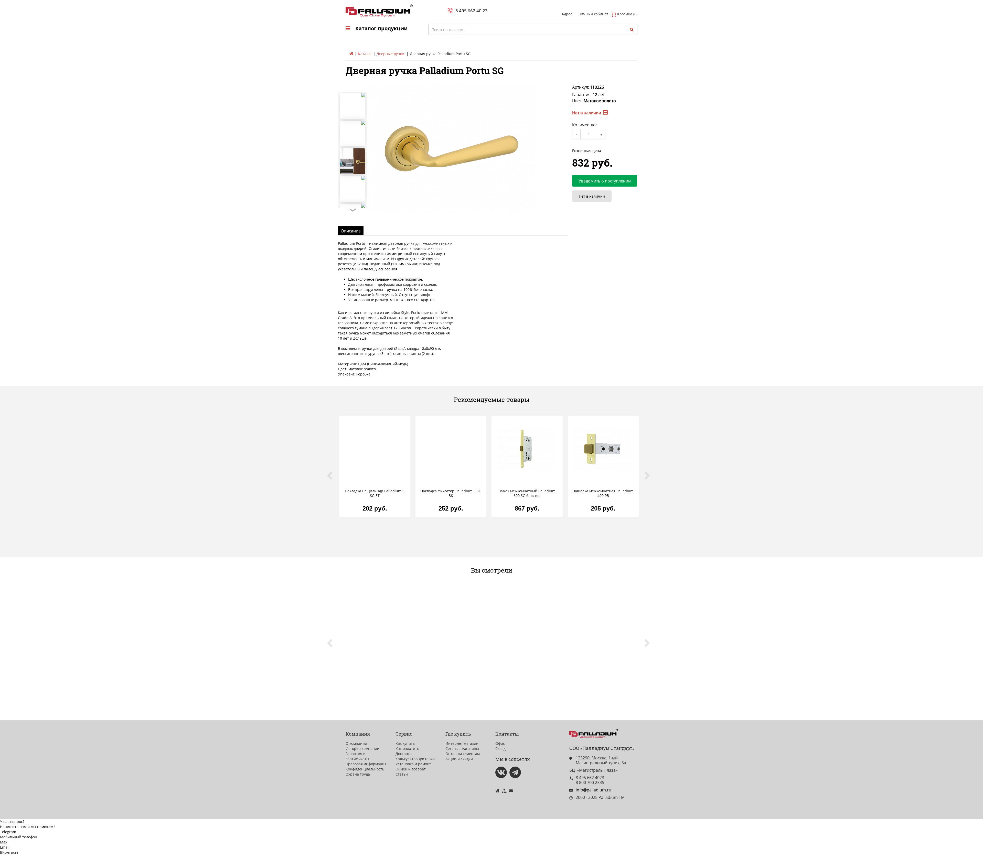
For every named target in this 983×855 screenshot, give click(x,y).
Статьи (402, 774)
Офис (500, 743)
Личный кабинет (593, 14)
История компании (362, 748)
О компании (356, 743)
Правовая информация (366, 763)
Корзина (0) (626, 14)
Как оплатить (407, 748)
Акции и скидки (459, 758)
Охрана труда (358, 774)
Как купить (405, 743)
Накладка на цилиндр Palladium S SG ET (374, 493)
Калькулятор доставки (415, 758)
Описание (351, 231)
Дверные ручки (390, 53)
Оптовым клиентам (462, 753)
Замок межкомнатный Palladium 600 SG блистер (527, 493)
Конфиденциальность (365, 769)
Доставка (404, 753)
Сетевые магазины (462, 748)
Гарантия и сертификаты (357, 756)
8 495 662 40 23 (471, 11)
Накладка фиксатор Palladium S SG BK (450, 493)
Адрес (567, 14)
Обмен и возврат (411, 769)
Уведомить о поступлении (605, 181)
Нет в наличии (592, 196)
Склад (500, 748)
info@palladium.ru (593, 790)
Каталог (365, 53)
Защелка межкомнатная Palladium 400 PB (603, 493)
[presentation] (333, 478)
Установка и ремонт (413, 763)
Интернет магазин (461, 743)
